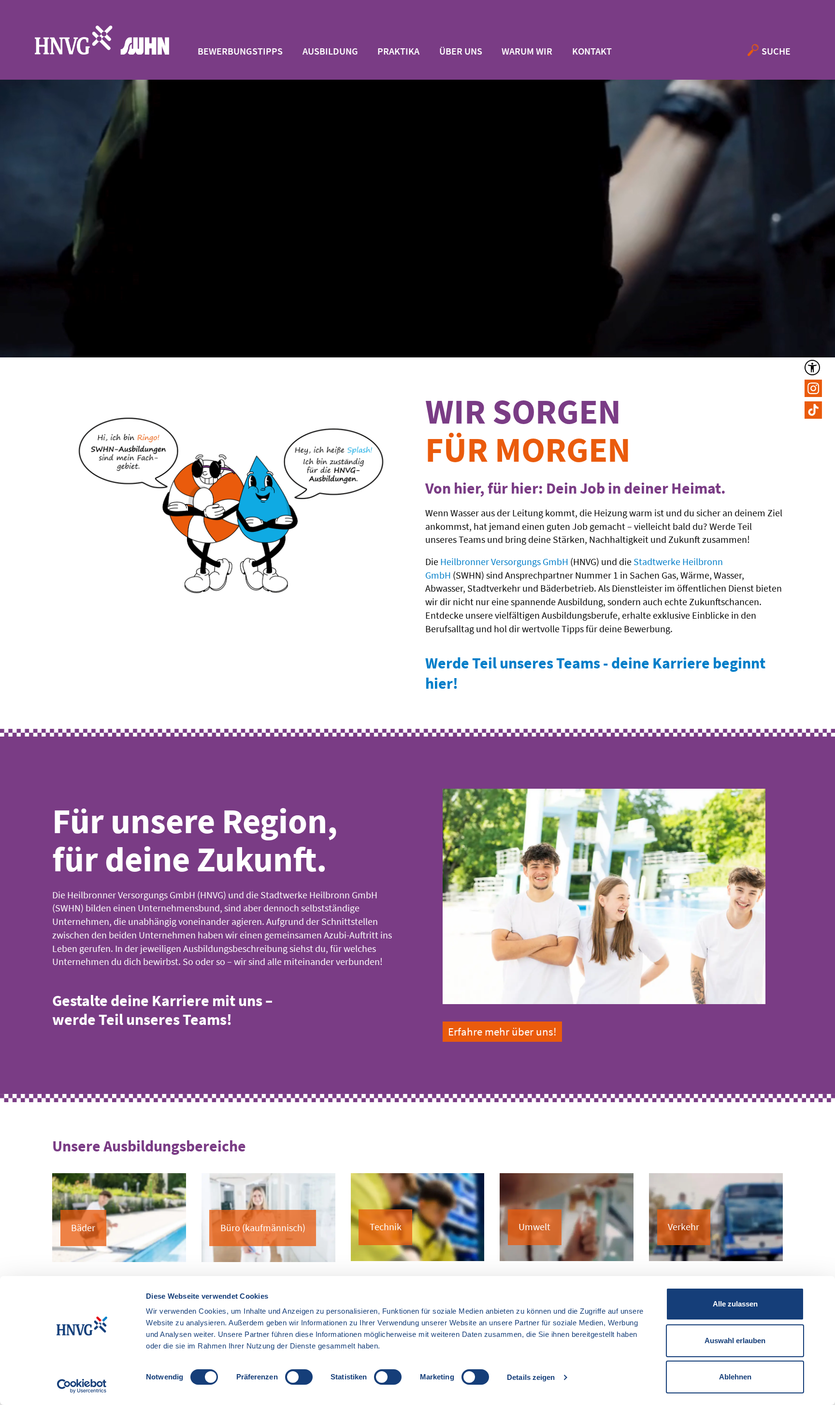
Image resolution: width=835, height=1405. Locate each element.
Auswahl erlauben (735, 1340)
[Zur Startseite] (102, 40)
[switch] (299, 1377)
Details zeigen (531, 1377)
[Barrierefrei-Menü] (812, 367)
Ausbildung (330, 51)
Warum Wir (527, 51)
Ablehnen (735, 1377)
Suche (776, 51)
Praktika (398, 51)
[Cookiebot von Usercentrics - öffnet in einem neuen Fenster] (82, 1386)
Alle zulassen (735, 1304)
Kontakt (592, 51)
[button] (813, 388)
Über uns (460, 51)
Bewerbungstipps (240, 51)
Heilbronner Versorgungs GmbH (504, 562)
